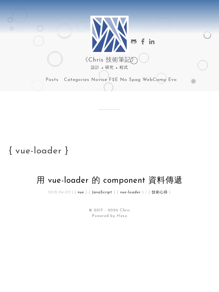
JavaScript (102, 192)
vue (81, 192)
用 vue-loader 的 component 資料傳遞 (109, 181)
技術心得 (160, 192)
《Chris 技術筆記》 (109, 60)
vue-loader (130, 192)
